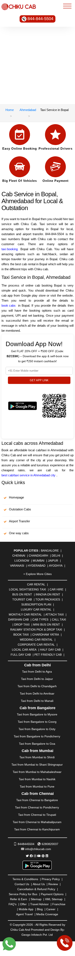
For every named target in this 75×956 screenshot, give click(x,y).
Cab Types (40, 619)
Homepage (16, 497)
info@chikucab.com (38, 849)
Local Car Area (24, 649)
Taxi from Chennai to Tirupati (37, 814)
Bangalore (50, 550)
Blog (40, 909)
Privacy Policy (51, 879)
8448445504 (26, 844)
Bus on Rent (22, 594)
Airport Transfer (19, 521)
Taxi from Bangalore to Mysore (37, 714)
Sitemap (36, 899)
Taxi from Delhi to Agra (37, 671)
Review (53, 884)
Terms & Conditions (25, 879)
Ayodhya (55, 565)
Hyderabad (36, 565)
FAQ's (12, 904)
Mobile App (26, 909)
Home (9, 110)
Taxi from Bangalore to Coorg (37, 721)
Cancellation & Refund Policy (36, 889)
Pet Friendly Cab (48, 654)
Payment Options (52, 894)
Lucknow (21, 560)
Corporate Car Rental (36, 644)
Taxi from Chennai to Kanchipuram (37, 829)
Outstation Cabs (20, 509)
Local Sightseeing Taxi (27, 589)
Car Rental (36, 584)
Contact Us (22, 884)
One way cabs (19, 533)
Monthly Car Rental (25, 614)
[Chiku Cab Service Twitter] (27, 855)
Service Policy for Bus (23, 894)
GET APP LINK (39, 380)
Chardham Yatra (45, 634)
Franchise (58, 904)
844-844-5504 (40, 18)
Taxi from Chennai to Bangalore (37, 800)
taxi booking (9, 249)
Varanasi (17, 565)
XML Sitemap (53, 899)
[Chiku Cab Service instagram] (35, 855)
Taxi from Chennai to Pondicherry (37, 807)
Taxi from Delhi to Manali (37, 700)
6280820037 (50, 844)
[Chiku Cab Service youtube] (39, 855)
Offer (23, 904)
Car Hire (56, 589)
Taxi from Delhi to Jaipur (37, 679)
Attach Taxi (54, 614)
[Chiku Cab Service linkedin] (47, 855)
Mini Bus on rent (46, 624)
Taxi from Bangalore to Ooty (37, 729)
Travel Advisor (39, 904)
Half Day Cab (50, 649)
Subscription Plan (36, 604)
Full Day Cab (21, 654)
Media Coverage (47, 914)
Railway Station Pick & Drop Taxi (36, 629)
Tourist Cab (22, 599)
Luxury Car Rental (36, 609)
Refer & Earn (18, 899)
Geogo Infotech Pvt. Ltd (37, 934)
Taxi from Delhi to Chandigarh (37, 686)
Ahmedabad (28, 110)
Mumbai (38, 560)
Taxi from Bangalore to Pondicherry (37, 736)
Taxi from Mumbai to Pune (37, 786)
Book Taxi (21, 634)
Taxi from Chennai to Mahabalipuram (37, 822)
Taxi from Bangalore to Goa (37, 743)
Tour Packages (47, 599)
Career (50, 909)
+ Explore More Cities (37, 574)
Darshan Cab (18, 619)
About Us (39, 884)
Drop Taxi (22, 624)
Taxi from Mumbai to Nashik (37, 779)
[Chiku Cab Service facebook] (31, 855)
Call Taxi (59, 619)
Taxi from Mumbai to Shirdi (37, 757)
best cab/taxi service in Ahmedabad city (28, 475)
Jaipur (53, 560)
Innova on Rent (48, 594)
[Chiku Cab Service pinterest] (43, 855)
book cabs (8, 305)
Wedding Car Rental (36, 639)
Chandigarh (38, 555)
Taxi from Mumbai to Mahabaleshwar (37, 772)
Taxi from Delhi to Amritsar (37, 693)
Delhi (56, 555)
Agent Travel (24, 914)
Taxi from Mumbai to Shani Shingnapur (37, 764)
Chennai (18, 555)
